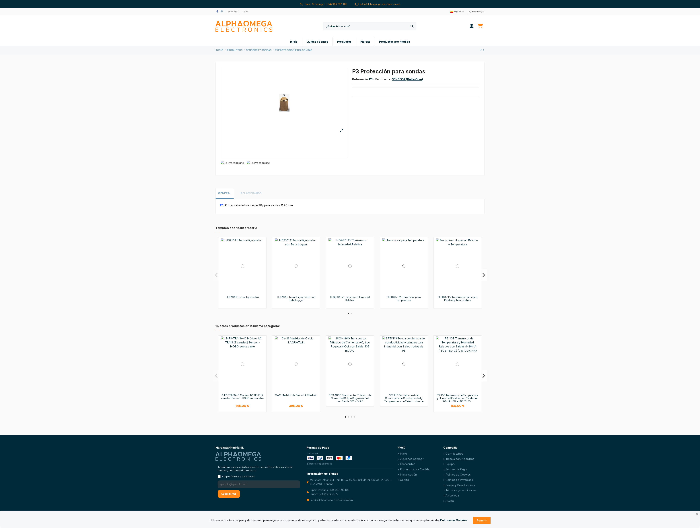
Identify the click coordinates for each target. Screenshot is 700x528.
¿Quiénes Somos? (412, 459)
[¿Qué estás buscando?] (412, 26)
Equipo (450, 464)
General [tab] (224, 193)
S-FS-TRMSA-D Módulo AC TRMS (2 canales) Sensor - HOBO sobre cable (242, 397)
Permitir (482, 520)
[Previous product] (481, 50)
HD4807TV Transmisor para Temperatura (404, 299)
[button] (348, 313)
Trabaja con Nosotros (460, 459)
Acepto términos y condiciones (238, 476)
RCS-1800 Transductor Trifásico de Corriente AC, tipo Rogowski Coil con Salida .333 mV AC (350, 398)
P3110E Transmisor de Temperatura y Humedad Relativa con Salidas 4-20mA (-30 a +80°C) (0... (457, 398)
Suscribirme (228, 493)
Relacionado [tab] (251, 193)
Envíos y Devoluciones (460, 485)
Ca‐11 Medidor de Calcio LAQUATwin (296, 395)
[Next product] (484, 50)
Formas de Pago (456, 469)
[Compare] (262, 251)
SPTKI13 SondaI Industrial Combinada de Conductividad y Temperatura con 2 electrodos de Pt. (403, 400)
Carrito (404, 480)
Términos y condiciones (461, 490)
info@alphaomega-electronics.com (380, 4)
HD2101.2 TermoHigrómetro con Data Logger (296, 299)
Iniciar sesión (408, 474)
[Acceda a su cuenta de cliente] (472, 26)
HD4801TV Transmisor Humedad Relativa (350, 299)
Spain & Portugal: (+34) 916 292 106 (326, 4)
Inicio (403, 453)
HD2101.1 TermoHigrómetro (242, 297)
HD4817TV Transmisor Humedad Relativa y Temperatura (457, 299)
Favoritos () (478, 11)
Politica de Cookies (458, 474)
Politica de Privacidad (459, 480)
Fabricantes (407, 464)
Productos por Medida (414, 469)
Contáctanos (454, 453)
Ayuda (245, 11)
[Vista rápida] (262, 258)
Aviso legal (233, 11)
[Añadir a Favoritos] (262, 244)
